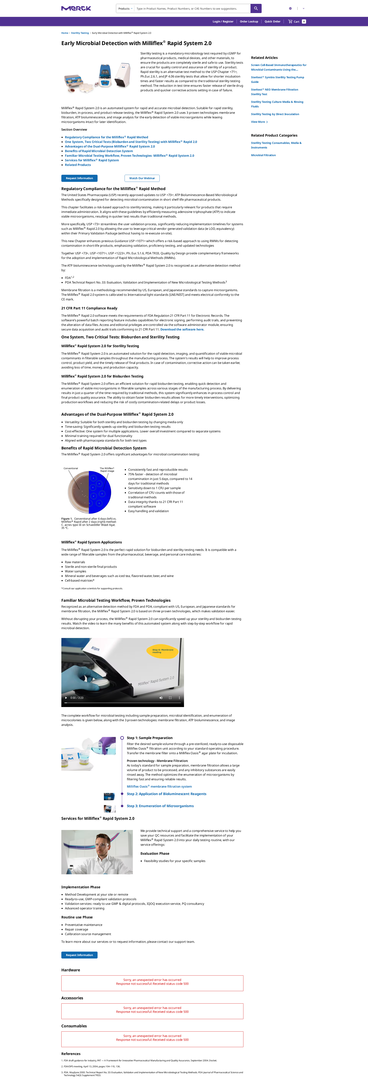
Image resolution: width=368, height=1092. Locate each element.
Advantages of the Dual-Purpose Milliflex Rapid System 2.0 (110, 146)
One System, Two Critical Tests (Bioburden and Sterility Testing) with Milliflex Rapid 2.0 (131, 142)
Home (64, 33)
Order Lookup (249, 21)
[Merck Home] (76, 8)
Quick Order (272, 21)
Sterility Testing (80, 33)
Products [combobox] (124, 8)
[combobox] (189, 8)
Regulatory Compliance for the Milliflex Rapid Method (106, 137)
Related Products (78, 165)
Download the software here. (182, 329)
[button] (223, 21)
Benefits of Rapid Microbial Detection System (99, 151)
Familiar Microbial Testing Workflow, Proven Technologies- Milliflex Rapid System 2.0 (129, 155)
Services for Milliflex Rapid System (92, 160)
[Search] (256, 8)
